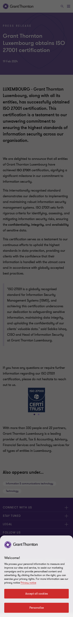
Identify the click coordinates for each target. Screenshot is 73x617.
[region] (36, 576)
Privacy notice (28, 582)
